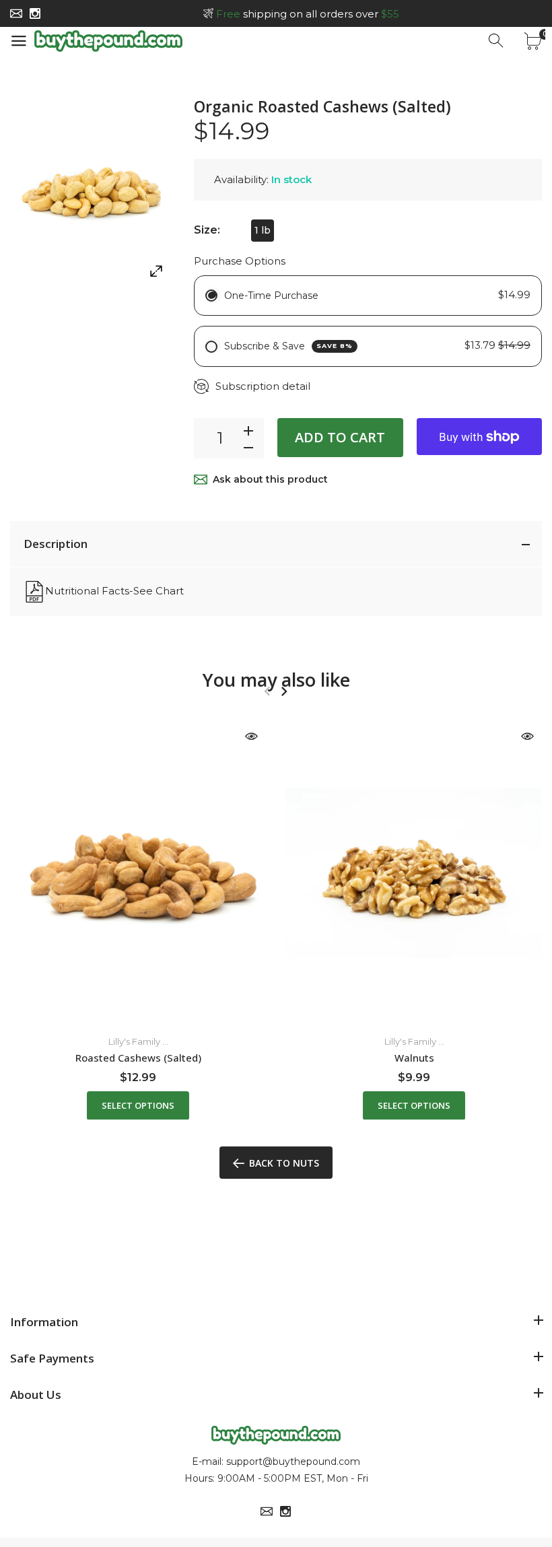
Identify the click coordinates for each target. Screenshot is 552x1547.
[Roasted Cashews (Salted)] (138, 872)
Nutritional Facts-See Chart (114, 590)
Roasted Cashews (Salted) (138, 1057)
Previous (267, 691)
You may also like (276, 679)
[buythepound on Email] (16, 13)
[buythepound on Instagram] (35, 13)
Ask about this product (270, 479)
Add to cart (340, 437)
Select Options (138, 1105)
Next (284, 691)
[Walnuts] (414, 872)
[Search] (497, 41)
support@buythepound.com (293, 1461)
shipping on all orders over (307, 13)
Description (56, 543)
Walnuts (414, 1057)
